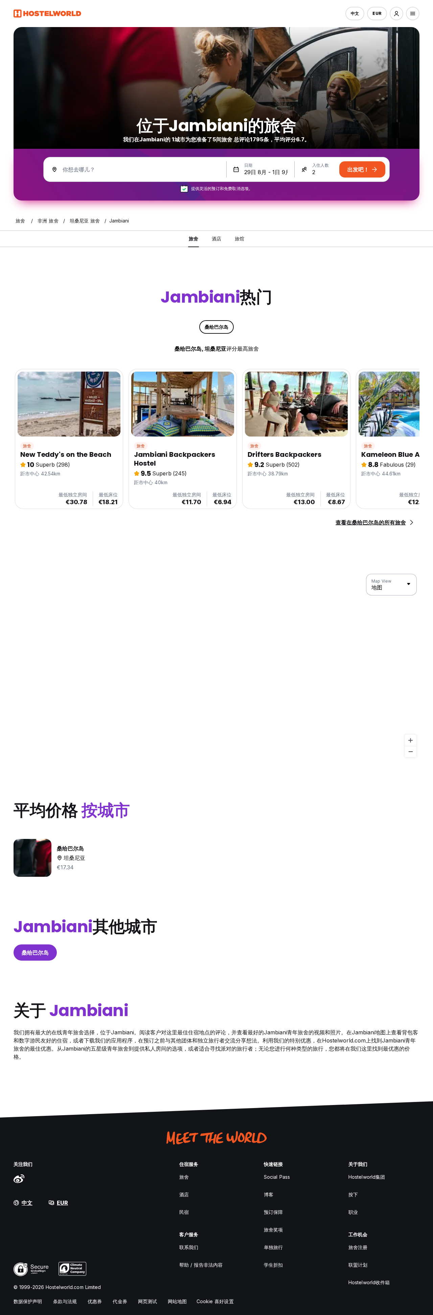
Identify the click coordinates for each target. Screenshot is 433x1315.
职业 (353, 1212)
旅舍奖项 (273, 1229)
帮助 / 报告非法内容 (201, 1265)
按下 (353, 1194)
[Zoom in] (410, 740)
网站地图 (177, 1301)
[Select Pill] (396, 13)
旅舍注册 (357, 1247)
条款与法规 (65, 1301)
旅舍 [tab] (193, 238)
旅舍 (27, 445)
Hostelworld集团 (366, 1177)
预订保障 (273, 1212)
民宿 (184, 1212)
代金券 (120, 1301)
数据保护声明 (28, 1301)
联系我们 (188, 1247)
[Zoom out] (410, 751)
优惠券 (95, 1301)
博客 (268, 1194)
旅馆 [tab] (239, 238)
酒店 (184, 1194)
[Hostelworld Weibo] (19, 1178)
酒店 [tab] (216, 238)
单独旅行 (273, 1247)
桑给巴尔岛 (35, 952)
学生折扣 (273, 1265)
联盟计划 (357, 1265)
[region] (216, 665)
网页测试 (147, 1301)
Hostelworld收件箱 (369, 1282)
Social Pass (277, 1177)
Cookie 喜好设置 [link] (215, 1301)
